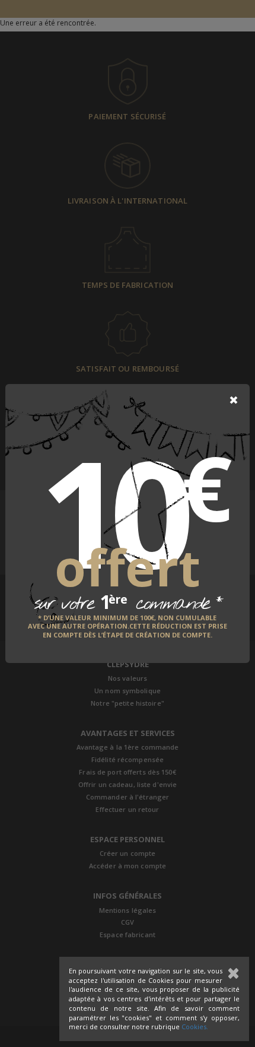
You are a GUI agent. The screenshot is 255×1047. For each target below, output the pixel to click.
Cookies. (194, 1026)
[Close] (234, 400)
